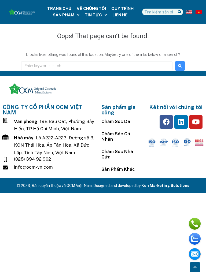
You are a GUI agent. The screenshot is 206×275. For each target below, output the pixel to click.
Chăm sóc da (115, 121)
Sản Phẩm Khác (118, 169)
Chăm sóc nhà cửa (117, 154)
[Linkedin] (181, 122)
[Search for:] (96, 65)
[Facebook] (166, 122)
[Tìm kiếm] (179, 12)
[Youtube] (196, 122)
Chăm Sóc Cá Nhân (115, 136)
